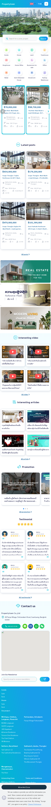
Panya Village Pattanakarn (33, 720)
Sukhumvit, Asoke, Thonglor (35, 746)
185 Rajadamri (6, 729)
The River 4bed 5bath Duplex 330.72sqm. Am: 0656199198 (12, 112)
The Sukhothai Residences (11, 753)
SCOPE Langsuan (7, 726)
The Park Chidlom (7, 738)
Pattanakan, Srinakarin (33, 717)
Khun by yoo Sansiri (31, 756)
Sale (3, 693)
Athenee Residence (8, 732)
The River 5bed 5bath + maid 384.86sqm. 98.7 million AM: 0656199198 (36, 112)
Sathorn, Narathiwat (9, 746)
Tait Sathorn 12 (7, 750)
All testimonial (24, 597)
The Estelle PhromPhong (33, 750)
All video (24, 394)
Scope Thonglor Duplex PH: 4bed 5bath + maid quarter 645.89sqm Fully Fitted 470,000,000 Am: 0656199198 (12, 227)
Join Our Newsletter (9, 674)
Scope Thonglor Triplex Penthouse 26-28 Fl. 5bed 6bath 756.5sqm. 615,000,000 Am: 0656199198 (12, 177)
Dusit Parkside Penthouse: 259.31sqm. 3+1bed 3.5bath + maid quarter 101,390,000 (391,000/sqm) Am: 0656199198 (38, 227)
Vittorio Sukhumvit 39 (32, 759)
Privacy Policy (31, 782)
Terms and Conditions (34, 778)
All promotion (24, 512)
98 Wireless (5, 741)
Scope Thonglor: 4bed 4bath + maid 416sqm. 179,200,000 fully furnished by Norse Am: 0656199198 (37, 177)
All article (25, 459)
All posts (24, 254)
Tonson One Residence (9, 735)
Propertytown (8, 4)
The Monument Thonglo (33, 762)
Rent (3, 697)
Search (43, 39)
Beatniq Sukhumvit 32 (32, 753)
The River (4, 773)
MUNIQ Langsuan (7, 723)
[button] (47, 22)
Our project (5, 711)
